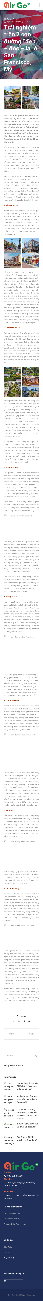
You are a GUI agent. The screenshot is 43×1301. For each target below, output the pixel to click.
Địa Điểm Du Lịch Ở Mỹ (15, 22)
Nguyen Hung (12, 19)
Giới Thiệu (8, 1247)
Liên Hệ (7, 1252)
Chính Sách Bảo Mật (12, 1213)
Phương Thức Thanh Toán (15, 1224)
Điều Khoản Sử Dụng (12, 1219)
